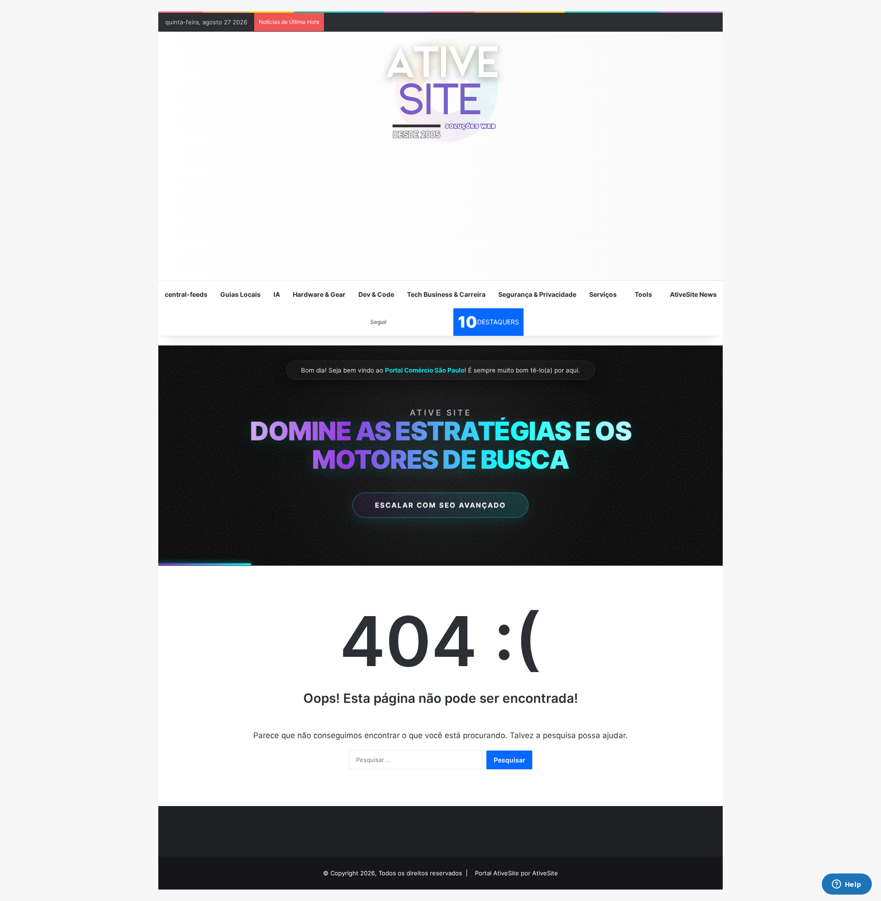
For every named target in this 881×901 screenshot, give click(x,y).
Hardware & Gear (319, 294)
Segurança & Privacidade (537, 294)
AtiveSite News (693, 294)
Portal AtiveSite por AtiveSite (516, 873)
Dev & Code (376, 294)
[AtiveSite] (440, 89)
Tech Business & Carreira (446, 294)
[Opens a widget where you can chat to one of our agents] (846, 884)
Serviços (603, 294)
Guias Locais (240, 294)
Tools (643, 294)
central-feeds (186, 294)
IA (276, 294)
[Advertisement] (440, 215)
